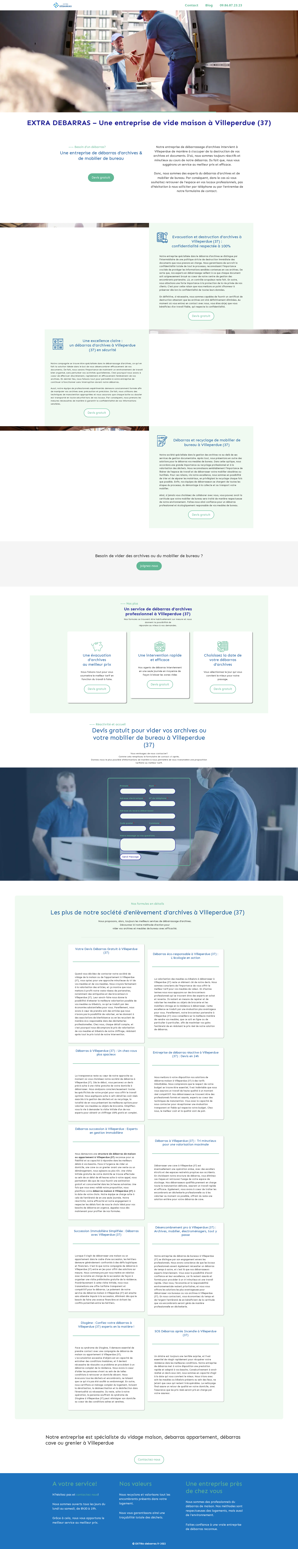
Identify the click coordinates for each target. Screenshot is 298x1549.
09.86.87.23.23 (231, 5)
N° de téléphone (158, 798)
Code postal (127, 823)
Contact (191, 5)
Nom (152, 786)
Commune (155, 823)
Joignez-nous (149, 566)
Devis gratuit (101, 177)
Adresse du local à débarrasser (137, 810)
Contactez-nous (149, 1459)
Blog (209, 5)
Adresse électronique (132, 798)
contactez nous (87, 1494)
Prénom (125, 786)
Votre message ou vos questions (137, 835)
